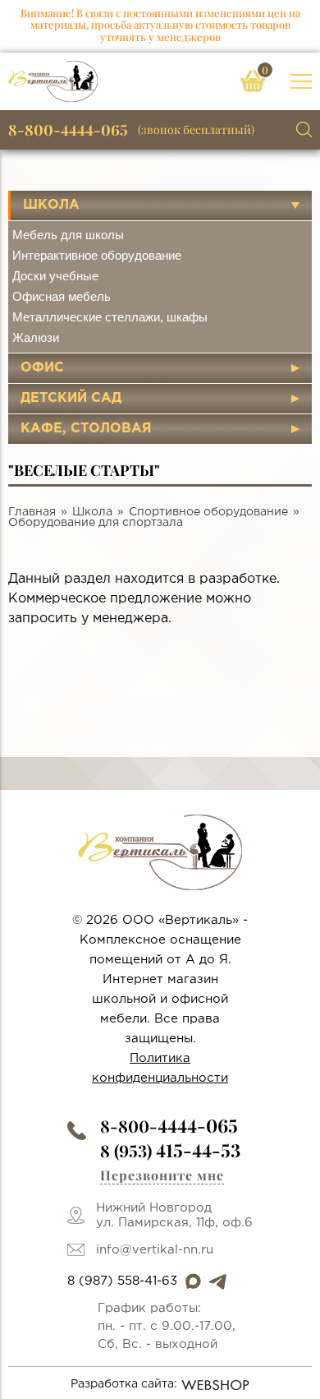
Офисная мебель (61, 296)
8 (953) (170, 1150)
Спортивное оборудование (208, 512)
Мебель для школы (68, 235)
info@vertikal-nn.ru (154, 1249)
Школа (51, 205)
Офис (42, 368)
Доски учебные (55, 276)
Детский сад (71, 398)
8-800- (169, 1126)
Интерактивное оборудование (96, 255)
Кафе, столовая (86, 428)
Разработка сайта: (124, 1384)
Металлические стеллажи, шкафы (110, 317)
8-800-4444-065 (68, 130)
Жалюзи (35, 337)
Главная (32, 512)
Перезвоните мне (162, 1175)
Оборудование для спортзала (95, 523)
